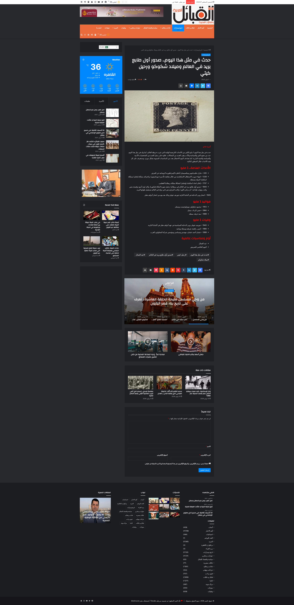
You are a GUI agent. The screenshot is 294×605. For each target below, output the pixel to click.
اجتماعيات (209, 534)
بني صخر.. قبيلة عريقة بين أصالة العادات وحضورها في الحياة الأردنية (163, 2)
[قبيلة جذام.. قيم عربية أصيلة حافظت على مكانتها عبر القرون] (110, 215)
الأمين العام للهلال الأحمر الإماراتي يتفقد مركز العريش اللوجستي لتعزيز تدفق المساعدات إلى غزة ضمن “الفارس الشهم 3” (97, 514)
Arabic (102, 47)
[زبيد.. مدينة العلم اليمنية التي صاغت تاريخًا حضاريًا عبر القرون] (91, 241)
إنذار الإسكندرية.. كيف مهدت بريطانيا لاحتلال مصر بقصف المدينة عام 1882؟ (198, 393)
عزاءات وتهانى (208, 570)
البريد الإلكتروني (205, 455)
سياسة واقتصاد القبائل (150, 28)
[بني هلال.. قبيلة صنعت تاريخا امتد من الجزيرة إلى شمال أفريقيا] (175, 500)
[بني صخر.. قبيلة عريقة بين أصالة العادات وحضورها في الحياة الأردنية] (91, 215)
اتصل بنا (98, 28)
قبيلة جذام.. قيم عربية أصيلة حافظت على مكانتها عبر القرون (111, 225)
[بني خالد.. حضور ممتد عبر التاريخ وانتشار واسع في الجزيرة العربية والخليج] (153, 507)
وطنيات (123, 28)
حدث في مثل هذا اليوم (199, 255)
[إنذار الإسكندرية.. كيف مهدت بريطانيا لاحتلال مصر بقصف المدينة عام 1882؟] (198, 382)
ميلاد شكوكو (203, 260)
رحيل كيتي (181, 255)
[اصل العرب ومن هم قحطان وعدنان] (112, 113)
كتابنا (211, 581)
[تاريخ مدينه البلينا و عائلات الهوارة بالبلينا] (112, 123)
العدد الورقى (208, 538)
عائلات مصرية (208, 563)
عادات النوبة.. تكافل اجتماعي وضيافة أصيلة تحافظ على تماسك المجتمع (111, 252)
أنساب (211, 527)
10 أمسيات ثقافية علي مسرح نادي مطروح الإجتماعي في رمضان (94, 133)
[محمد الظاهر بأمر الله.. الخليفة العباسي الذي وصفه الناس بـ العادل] (169, 382)
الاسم (208, 446)
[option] (169, 301)
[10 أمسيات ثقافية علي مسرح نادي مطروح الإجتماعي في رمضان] (112, 133)
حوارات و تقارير (135, 28)
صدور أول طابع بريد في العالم (160, 255)
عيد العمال (140, 255)
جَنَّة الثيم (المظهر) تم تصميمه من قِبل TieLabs (165, 601)
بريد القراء (209, 549)
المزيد (116, 28)
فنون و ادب (209, 574)
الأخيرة (101, 101)
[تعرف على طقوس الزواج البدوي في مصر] (164, 514)
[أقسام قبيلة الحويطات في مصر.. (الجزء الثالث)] (112, 158)
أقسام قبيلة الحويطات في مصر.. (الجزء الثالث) (95, 156)
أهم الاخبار (201, 28)
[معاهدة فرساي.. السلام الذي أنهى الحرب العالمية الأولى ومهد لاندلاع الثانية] (140, 382)
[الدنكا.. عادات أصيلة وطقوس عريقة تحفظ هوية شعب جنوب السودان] (153, 500)
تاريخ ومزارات (178, 28)
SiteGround (135, 601)
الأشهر (115, 101)
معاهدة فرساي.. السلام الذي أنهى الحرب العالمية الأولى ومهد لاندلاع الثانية (141, 393)
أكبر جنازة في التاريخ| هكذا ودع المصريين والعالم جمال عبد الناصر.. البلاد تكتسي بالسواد (169, 301)
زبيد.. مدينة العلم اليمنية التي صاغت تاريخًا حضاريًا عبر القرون (91, 251)
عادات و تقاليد (166, 28)
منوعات (210, 588)
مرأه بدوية (209, 584)
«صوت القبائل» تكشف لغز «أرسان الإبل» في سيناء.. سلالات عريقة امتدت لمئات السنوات (95, 145)
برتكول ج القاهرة (207, 545)
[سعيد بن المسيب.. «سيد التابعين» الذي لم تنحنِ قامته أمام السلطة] (153, 515)
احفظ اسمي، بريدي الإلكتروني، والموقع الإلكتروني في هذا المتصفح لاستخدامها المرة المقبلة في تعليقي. (177, 464)
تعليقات (87, 101)
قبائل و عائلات (190, 28)
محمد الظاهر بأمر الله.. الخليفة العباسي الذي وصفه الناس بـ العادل (170, 392)
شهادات (107, 28)
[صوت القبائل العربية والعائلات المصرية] (193, 15)
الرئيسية (210, 28)
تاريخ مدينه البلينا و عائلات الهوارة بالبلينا (95, 121)
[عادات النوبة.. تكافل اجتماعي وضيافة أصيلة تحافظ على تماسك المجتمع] (110, 241)
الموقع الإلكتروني (162, 455)
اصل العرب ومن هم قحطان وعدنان (95, 111)
